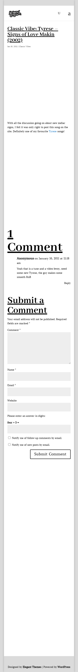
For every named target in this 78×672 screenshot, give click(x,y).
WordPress (64, 667)
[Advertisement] (39, 173)
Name (11, 369)
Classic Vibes (25, 46)
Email (11, 385)
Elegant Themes (32, 667)
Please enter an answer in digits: (26, 416)
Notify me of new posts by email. (31, 444)
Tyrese (53, 131)
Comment (13, 330)
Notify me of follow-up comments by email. (37, 438)
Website (12, 400)
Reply (67, 283)
